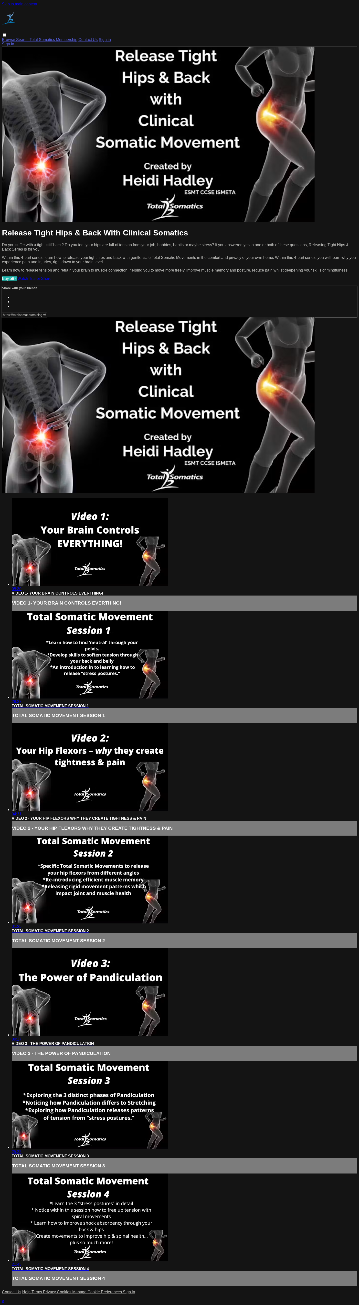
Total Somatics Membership (53, 40)
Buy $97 (9, 278)
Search (23, 40)
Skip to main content (19, 4)
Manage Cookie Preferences (97, 1292)
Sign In (8, 44)
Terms (37, 1292)
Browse (9, 40)
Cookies (64, 1292)
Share (46, 278)
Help (27, 1292)
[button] (4, 35)
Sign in (105, 40)
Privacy (50, 1292)
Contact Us (88, 40)
